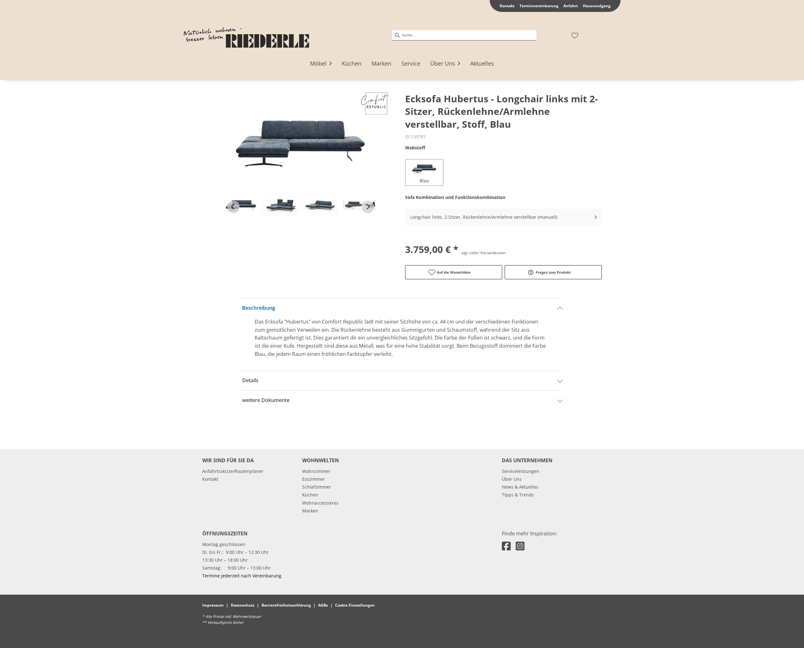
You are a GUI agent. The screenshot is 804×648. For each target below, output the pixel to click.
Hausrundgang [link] (597, 5)
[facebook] (506, 546)
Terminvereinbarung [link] (538, 5)
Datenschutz (242, 605)
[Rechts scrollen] (367, 207)
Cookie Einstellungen (355, 605)
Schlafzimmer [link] (316, 487)
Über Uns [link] (512, 479)
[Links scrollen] (233, 207)
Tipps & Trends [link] (518, 495)
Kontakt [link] (507, 5)
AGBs (323, 605)
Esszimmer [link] (313, 479)
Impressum (213, 605)
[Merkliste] (575, 35)
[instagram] (520, 546)
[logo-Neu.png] (246, 35)
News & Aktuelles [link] (520, 487)
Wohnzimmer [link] (316, 471)
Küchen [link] (310, 495)
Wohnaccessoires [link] (320, 503)
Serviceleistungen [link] (520, 471)
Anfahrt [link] (570, 5)
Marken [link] (310, 511)
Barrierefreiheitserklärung (286, 605)
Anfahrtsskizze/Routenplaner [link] (232, 471)
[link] (318, 63)
